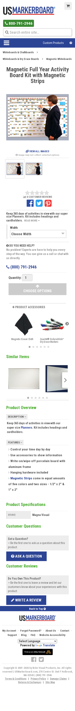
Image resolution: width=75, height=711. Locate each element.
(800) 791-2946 (23, 267)
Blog (23, 635)
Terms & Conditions (15, 678)
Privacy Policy (38, 678)
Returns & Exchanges (29, 682)
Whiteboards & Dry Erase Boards (21, 59)
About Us (50, 630)
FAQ (33, 635)
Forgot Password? (30, 630)
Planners (26, 427)
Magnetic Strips (21, 478)
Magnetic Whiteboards (59, 59)
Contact (64, 630)
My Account (9, 630)
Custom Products (53, 43)
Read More (31, 220)
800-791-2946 (20, 23)
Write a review (27, 600)
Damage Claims (58, 678)
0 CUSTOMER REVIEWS (39, 197)
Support (12, 635)
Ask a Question (28, 556)
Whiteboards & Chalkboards (18, 52)
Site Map (50, 682)
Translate (49, 645)
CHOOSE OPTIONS (37, 291)
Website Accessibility (52, 635)
